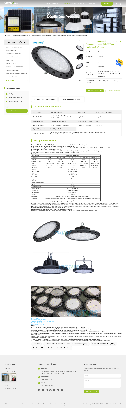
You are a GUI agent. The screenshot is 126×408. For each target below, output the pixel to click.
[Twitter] (39, 390)
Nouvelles (8, 382)
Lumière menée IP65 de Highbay (103, 344)
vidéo (74, 3)
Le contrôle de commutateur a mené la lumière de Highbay (66, 344)
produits (65, 4)
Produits (15, 35)
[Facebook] (43, 390)
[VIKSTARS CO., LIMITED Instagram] (46, 390)
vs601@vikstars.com (15, 97)
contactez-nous (93, 3)
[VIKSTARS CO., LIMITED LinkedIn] (54, 390)
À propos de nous (56, 3)
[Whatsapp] (7, 106)
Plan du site (38, 403)
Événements (82, 4)
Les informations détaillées (44, 99)
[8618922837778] (62, 390)
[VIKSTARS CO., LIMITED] (11, 3)
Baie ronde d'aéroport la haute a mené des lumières (52, 348)
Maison (47, 3)
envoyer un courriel (91, 392)
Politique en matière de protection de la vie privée (19, 403)
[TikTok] (58, 390)
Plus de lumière (23, 35)
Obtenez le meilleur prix (95, 90)
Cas (6, 385)
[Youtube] (50, 390)
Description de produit (72, 99)
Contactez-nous (10, 388)
